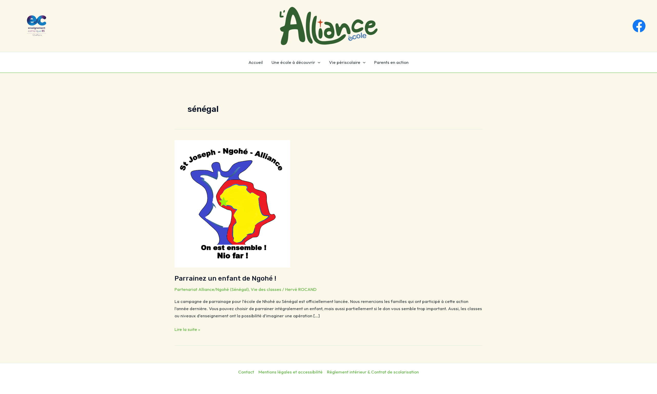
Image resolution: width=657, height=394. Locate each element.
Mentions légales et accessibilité (290, 372)
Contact (246, 372)
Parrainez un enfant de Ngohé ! (225, 278)
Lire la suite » (187, 329)
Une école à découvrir (293, 62)
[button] (317, 62)
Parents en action (391, 62)
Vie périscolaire (344, 62)
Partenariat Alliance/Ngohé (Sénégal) (212, 289)
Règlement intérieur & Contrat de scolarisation (373, 372)
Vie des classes (266, 289)
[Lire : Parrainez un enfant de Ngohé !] (232, 203)
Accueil (255, 62)
